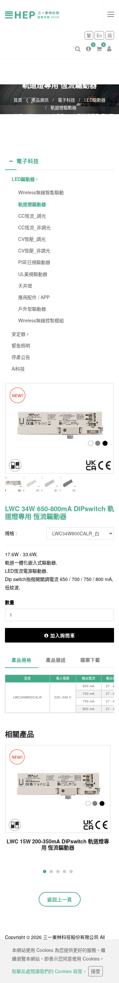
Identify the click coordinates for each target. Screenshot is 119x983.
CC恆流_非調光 (34, 227)
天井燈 (25, 285)
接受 (95, 971)
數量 (9, 602)
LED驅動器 (94, 100)
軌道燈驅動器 (63, 107)
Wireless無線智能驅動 (41, 192)
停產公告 (21, 357)
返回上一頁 (59, 899)
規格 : (11, 533)
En (99, 35)
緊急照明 (21, 345)
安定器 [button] (19, 334)
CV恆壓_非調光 (34, 250)
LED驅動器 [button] (24, 179)
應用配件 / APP (34, 297)
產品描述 (56, 659)
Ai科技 (18, 368)
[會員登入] (109, 43)
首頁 (18, 100)
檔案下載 (90, 659)
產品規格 (21, 659)
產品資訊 (40, 100)
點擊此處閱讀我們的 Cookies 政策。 (49, 971)
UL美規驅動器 (32, 274)
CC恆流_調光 (32, 215)
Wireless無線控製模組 (41, 320)
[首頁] (36, 14)
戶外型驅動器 (32, 308)
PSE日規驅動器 (34, 262)
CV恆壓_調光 (32, 239)
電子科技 (66, 100)
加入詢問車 (62, 635)
